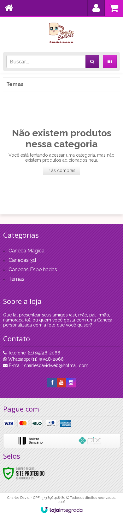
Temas (15, 84)
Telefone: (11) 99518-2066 (33, 352)
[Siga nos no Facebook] (52, 382)
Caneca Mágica (26, 251)
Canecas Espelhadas (33, 269)
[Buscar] (92, 61)
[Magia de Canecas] (61, 33)
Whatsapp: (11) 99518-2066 (35, 359)
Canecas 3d (22, 260)
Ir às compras (61, 170)
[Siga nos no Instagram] (71, 382)
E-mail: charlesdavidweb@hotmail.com (48, 365)
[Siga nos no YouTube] (61, 382)
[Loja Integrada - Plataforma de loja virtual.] (62, 510)
